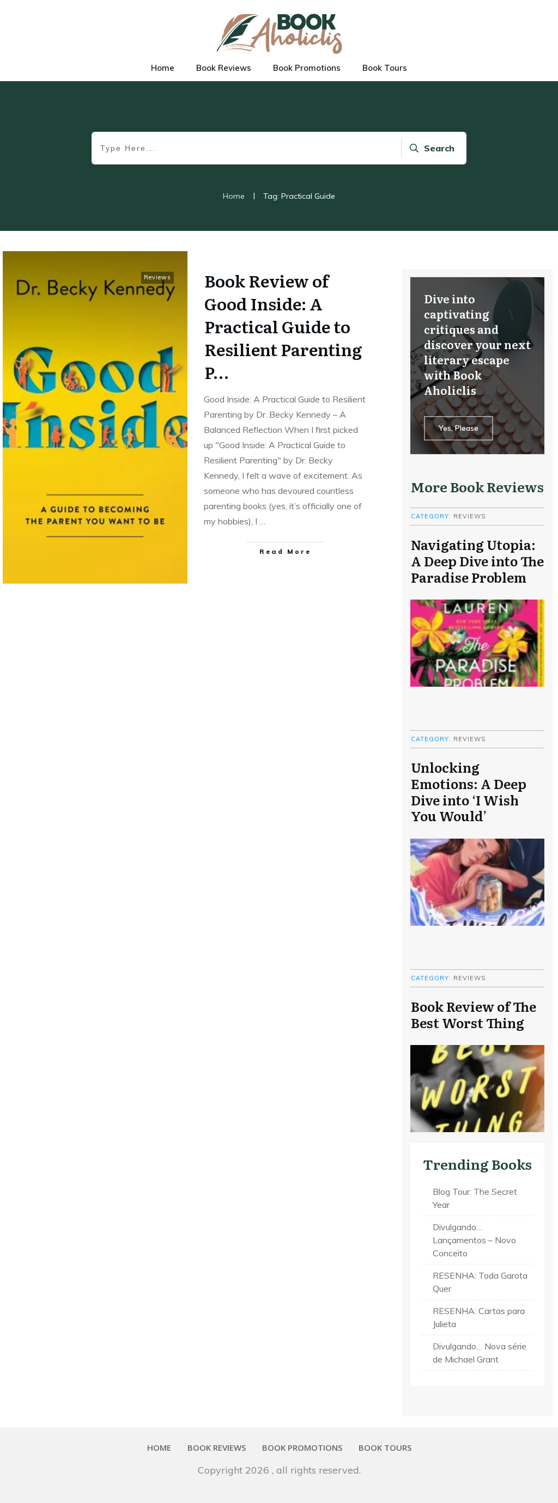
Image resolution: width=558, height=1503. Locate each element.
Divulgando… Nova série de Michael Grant (479, 1353)
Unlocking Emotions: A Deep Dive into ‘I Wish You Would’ (468, 791)
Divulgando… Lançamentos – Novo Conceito (474, 1239)
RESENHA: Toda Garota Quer (480, 1282)
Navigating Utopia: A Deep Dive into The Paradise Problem (477, 560)
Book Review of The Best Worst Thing (473, 1014)
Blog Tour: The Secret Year (475, 1198)
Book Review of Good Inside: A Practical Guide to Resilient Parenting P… (283, 326)
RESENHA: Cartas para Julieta (479, 1317)
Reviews (157, 277)
